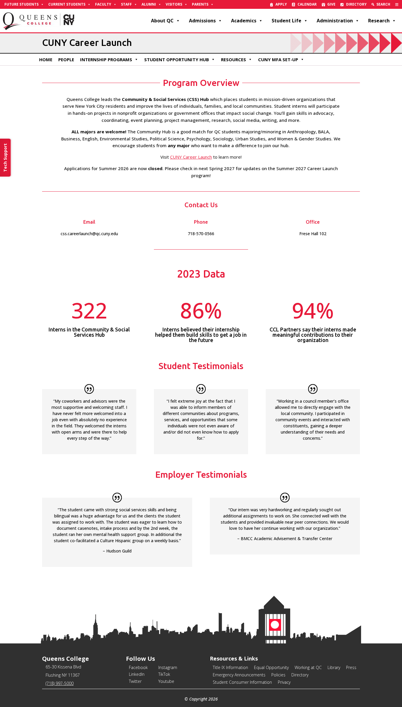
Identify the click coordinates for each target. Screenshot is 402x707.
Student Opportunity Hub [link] (176, 59)
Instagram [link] (167, 667)
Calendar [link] (307, 4)
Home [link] (45, 59)
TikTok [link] (164, 674)
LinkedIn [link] (136, 674)
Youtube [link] (166, 681)
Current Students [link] (66, 4)
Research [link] (379, 20)
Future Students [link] (21, 4)
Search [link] (383, 4)
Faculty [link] (103, 4)
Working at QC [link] (308, 667)
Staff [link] (126, 4)
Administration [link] (335, 20)
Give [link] (331, 4)
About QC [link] (162, 20)
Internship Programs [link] (106, 59)
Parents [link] (200, 4)
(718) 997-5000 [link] (60, 683)
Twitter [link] (135, 681)
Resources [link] (233, 59)
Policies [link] (278, 675)
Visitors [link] (174, 4)
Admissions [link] (202, 20)
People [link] (66, 59)
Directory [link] (356, 4)
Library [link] (334, 667)
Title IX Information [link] (230, 667)
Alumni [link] (149, 4)
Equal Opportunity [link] (271, 667)
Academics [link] (243, 20)
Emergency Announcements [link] (239, 675)
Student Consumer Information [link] (242, 682)
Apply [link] (281, 4)
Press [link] (351, 667)
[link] (397, 4)
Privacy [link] (284, 682)
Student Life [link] (286, 20)
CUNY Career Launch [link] (191, 157)
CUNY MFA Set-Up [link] (278, 59)
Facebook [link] (138, 667)
